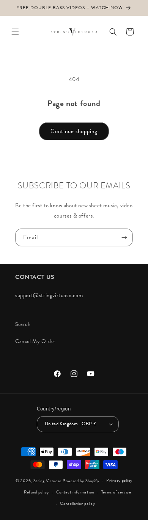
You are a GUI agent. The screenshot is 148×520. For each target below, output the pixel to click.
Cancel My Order (35, 341)
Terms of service (116, 492)
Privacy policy (119, 480)
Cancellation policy (77, 503)
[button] (15, 31)
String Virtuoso (47, 481)
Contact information (75, 492)
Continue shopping (74, 131)
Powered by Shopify (81, 481)
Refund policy (36, 492)
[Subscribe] (124, 237)
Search (23, 324)
